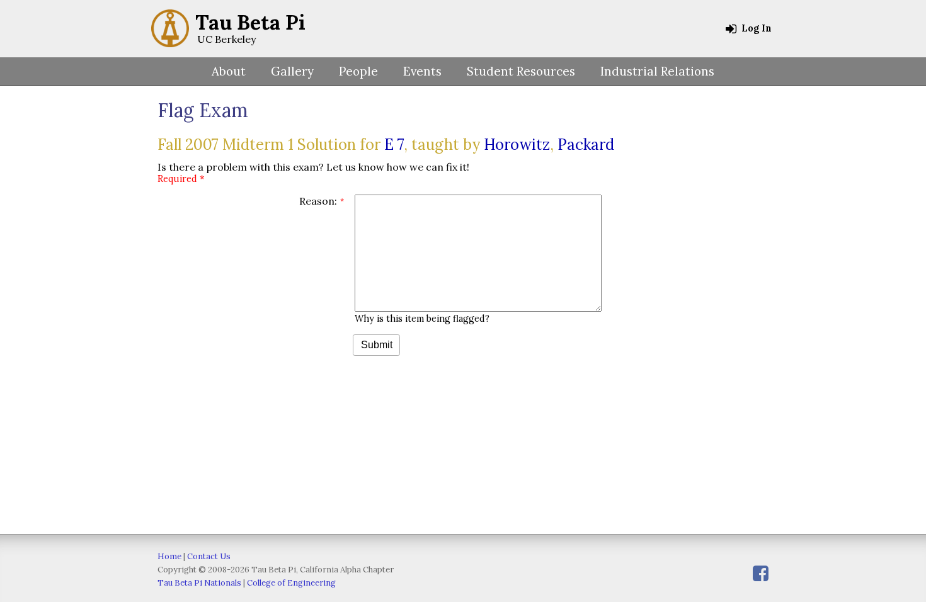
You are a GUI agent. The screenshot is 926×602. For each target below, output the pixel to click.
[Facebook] (761, 573)
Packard (585, 144)
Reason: (318, 201)
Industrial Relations (657, 71)
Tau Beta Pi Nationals (199, 582)
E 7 (394, 144)
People (358, 71)
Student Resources (521, 71)
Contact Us (209, 556)
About (229, 71)
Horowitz (517, 144)
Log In (755, 28)
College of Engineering (291, 582)
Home (169, 556)
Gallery (292, 71)
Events (422, 71)
